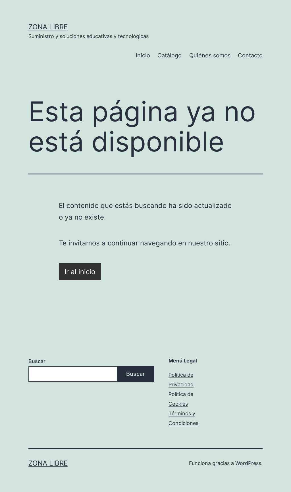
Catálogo (169, 55)
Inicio (143, 55)
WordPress (248, 463)
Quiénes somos (209, 55)
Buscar (36, 361)
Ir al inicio (80, 272)
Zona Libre (48, 27)
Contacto (250, 55)
